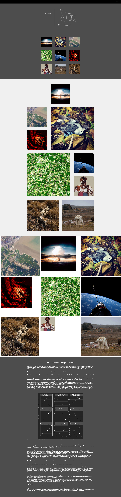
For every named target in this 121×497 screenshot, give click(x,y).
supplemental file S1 (39, 375)
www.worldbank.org (31, 461)
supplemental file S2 (74, 485)
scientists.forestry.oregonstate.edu (63, 488)
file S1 (57, 447)
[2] (54, 367)
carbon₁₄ (117, 1)
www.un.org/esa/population (40, 463)
